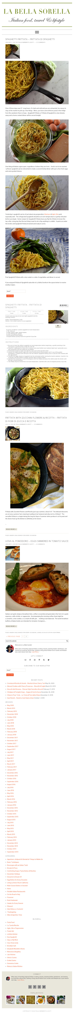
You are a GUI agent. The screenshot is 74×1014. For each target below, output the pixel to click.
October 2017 (11, 743)
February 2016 (12, 802)
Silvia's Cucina (12, 957)
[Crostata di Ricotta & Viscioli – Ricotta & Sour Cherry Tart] (10, 1000)
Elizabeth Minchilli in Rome (16, 949)
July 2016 (10, 787)
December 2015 (12, 808)
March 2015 (11, 834)
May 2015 (10, 828)
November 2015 (12, 811)
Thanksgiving (11, 912)
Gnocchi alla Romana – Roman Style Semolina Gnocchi (25, 689)
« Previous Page (13, 636)
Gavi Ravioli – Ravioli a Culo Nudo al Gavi (20, 698)
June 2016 (10, 790)
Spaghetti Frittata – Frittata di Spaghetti (30, 39)
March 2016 (11, 799)
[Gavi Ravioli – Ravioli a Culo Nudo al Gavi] (61, 1000)
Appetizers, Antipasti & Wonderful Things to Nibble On (25, 859)
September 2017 (12, 746)
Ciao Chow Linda (12, 943)
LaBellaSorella (37, 14)
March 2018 (11, 729)
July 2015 (10, 822)
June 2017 (10, 755)
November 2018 (12, 714)
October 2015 (11, 814)
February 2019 (12, 711)
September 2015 (12, 817)
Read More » (11, 529)
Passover (10, 897)
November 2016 (12, 776)
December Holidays (13, 874)
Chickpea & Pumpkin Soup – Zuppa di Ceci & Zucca (24, 692)
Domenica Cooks (12, 963)
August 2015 (11, 820)
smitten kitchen (12, 934)
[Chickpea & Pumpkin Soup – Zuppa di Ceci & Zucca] (41, 1000)
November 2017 (12, 740)
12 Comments (40, 42)
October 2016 (11, 778)
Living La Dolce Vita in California (48, 632)
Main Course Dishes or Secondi (17, 886)
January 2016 (11, 805)
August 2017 (11, 749)
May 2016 (10, 793)
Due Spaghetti (12, 937)
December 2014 (12, 843)
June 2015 (10, 825)
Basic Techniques (13, 862)
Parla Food (10, 922)
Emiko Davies (11, 960)
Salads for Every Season (15, 903)
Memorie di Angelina (14, 952)
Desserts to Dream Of (14, 877)
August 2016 (11, 784)
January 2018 (11, 735)
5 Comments (38, 424)
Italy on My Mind (12, 940)
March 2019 (11, 708)
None (9, 889)
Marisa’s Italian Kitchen (14, 966)
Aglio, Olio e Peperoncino (15, 928)
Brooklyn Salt (11, 946)
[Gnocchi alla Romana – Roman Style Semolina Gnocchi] (30, 1000)
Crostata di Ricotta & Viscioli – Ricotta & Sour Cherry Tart (26, 683)
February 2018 (12, 732)
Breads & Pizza (12, 868)
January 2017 (11, 770)
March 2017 (11, 764)
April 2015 (10, 831)
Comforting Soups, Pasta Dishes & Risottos (21, 871)
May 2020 (10, 705)
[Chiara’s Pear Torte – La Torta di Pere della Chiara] (51, 1000)
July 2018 (10, 720)
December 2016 (12, 773)
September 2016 (12, 781)
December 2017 (12, 737)
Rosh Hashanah (12, 900)
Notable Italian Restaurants (16, 891)
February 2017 (12, 767)
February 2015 (12, 837)
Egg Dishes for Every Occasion (25, 412)
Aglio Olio (55, 214)
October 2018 (11, 717)
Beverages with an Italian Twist (17, 865)
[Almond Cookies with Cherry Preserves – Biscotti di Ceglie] (20, 1000)
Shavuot (10, 906)
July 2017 (10, 752)
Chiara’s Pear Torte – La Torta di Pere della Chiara (23, 695)
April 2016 (10, 796)
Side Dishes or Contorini (15, 909)
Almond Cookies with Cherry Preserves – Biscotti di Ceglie (26, 686)
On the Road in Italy (13, 894)
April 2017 (10, 761)
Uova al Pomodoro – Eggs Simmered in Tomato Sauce (37, 541)
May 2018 (10, 726)
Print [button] (58, 327)
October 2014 (11, 849)
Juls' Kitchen (11, 954)
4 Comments (40, 544)
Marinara (47, 214)
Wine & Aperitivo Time (14, 915)
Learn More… (35, 652)
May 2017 (10, 758)
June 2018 (10, 723)
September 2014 (12, 852)
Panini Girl (10, 931)
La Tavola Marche (13, 925)
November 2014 (12, 846)
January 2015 (11, 840)
